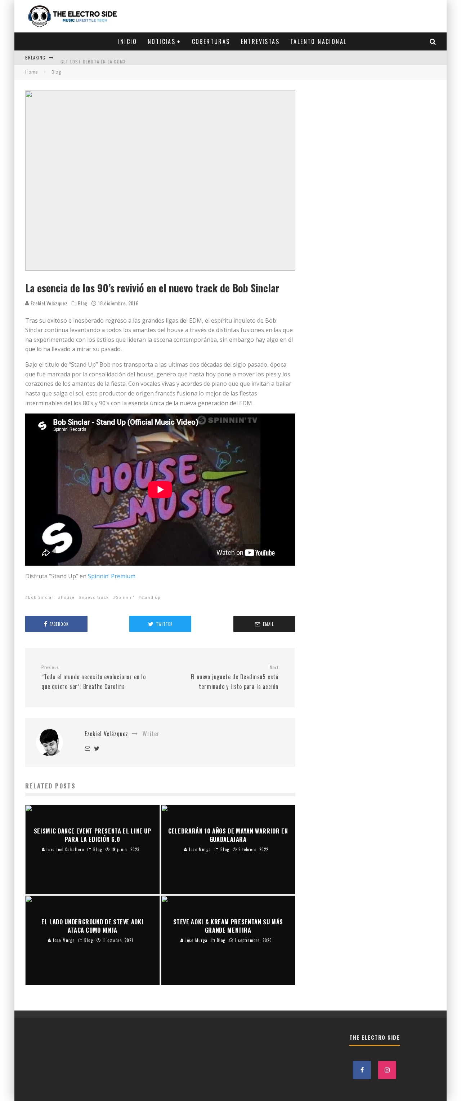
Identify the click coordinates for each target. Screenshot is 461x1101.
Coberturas (211, 41)
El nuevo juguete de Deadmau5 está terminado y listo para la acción (234, 677)
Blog (83, 303)
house (68, 597)
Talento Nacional (318, 41)
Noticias (161, 41)
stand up (151, 597)
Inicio (127, 41)
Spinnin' (125, 597)
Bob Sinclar (41, 597)
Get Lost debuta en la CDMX (93, 57)
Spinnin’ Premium (111, 576)
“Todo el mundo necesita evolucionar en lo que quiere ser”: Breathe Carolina (93, 677)
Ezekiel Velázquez (48, 303)
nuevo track (95, 597)
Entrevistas (260, 41)
